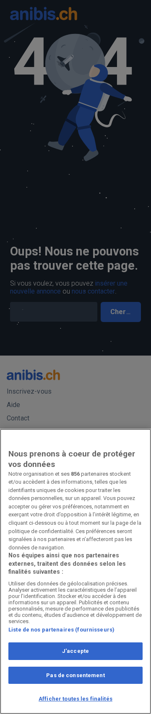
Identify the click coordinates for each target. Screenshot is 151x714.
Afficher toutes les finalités (75, 699)
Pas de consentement (75, 675)
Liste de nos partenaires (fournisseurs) (61, 629)
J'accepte (75, 651)
